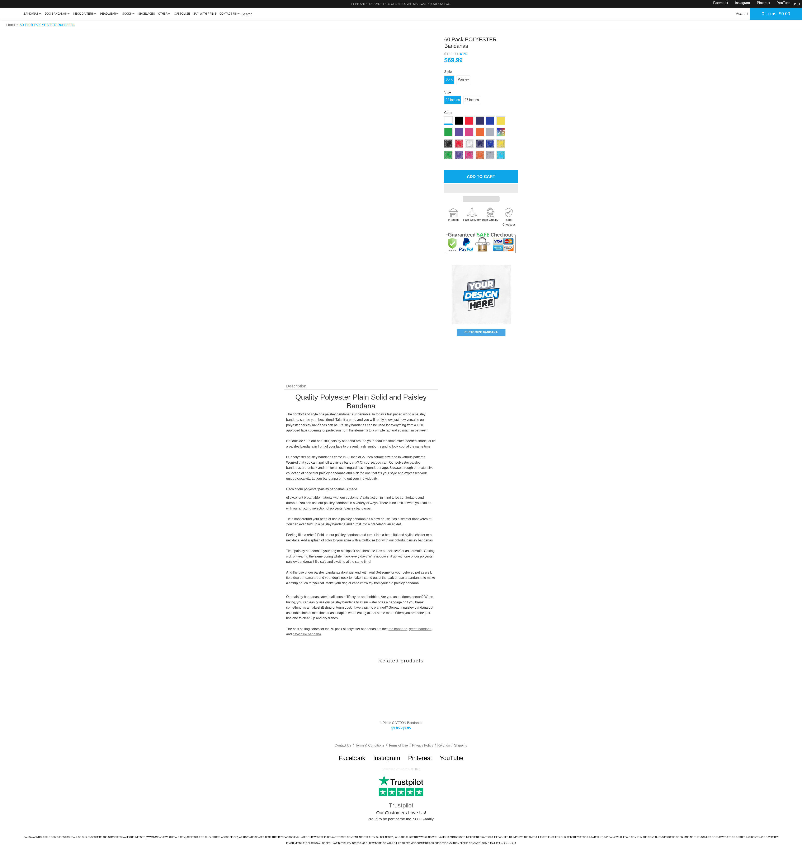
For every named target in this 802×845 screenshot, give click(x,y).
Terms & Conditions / (371, 745)
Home (11, 25)
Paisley (463, 79)
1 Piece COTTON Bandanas (401, 723)
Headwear (108, 13)
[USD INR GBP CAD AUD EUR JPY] (796, 4)
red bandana (397, 629)
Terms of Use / (400, 745)
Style (448, 71)
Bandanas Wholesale (396, 769)
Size (447, 92)
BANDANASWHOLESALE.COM (40, 837)
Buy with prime (204, 13)
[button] (481, 188)
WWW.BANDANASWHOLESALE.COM (165, 837)
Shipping (460, 745)
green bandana (420, 629)
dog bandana (303, 577)
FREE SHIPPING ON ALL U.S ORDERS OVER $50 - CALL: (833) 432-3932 (400, 3)
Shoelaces (146, 13)
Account (742, 13)
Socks (127, 13)
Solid (449, 79)
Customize (182, 13)
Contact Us (228, 13)
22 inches (452, 100)
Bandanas (31, 13)
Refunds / (445, 745)
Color (448, 113)
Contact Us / (345, 745)
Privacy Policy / (424, 745)
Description (296, 386)
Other (163, 13)
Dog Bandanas (56, 13)
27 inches (471, 100)
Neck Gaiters (83, 13)
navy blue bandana (307, 634)
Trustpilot (401, 805)
